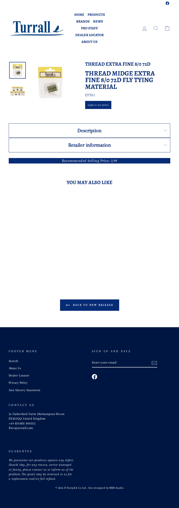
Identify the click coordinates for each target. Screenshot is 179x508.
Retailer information (89, 145)
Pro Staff (89, 28)
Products (96, 14)
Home (79, 14)
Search (13, 361)
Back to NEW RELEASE (93, 304)
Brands (83, 21)
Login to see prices (98, 105)
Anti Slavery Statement (24, 390)
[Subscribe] (154, 363)
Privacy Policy (18, 382)
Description (89, 130)
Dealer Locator (89, 35)
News (98, 21)
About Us (89, 41)
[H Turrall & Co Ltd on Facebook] (94, 376)
